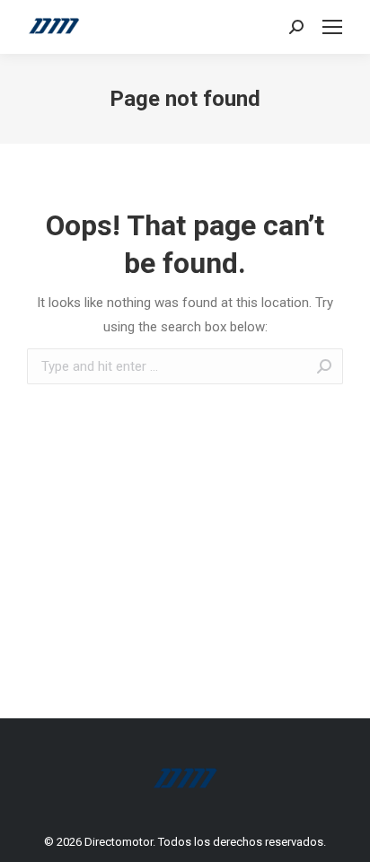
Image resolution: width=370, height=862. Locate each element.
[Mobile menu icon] (332, 27)
